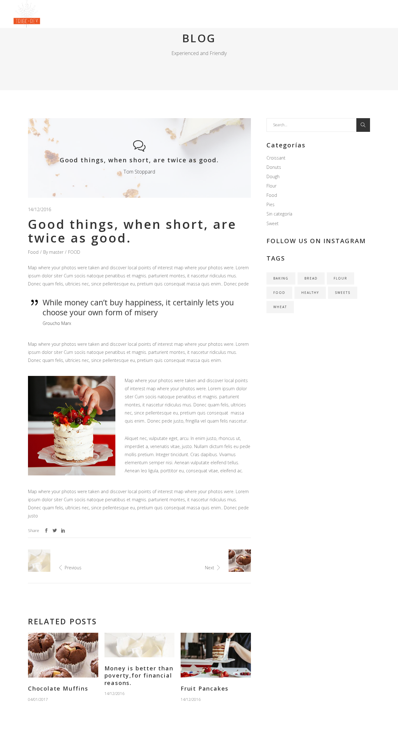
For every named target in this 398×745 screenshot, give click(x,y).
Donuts (273, 167)
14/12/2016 (39, 209)
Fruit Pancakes (205, 688)
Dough (273, 176)
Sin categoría (279, 214)
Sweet (272, 223)
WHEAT (280, 307)
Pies (270, 204)
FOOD (74, 252)
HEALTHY (310, 292)
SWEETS (342, 292)
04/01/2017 (38, 699)
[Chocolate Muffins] (63, 655)
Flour (271, 186)
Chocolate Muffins (58, 688)
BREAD (311, 278)
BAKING (281, 278)
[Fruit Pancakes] (216, 655)
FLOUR (340, 278)
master (56, 252)
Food (33, 252)
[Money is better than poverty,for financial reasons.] (139, 645)
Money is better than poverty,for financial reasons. (139, 675)
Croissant (275, 158)
